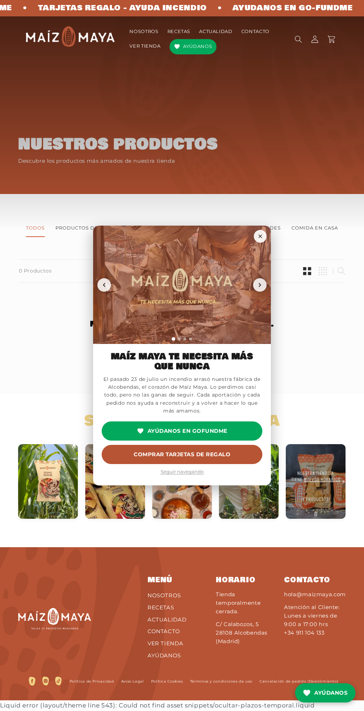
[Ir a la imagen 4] (190, 339)
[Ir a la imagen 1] (173, 339)
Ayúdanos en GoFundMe (188, 430)
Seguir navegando (182, 471)
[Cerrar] (260, 236)
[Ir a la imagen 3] (184, 339)
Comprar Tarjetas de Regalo (182, 454)
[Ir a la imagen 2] (179, 339)
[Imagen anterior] (104, 285)
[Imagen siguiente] (260, 285)
